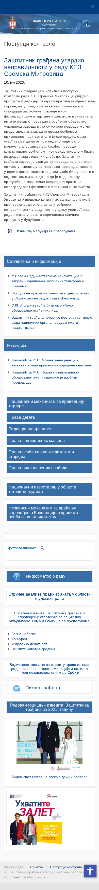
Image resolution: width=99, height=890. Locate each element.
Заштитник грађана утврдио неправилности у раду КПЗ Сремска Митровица (44, 67)
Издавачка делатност (29, 644)
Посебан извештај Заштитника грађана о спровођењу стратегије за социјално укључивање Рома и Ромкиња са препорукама (49, 617)
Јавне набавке (24, 634)
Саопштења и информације (34, 261)
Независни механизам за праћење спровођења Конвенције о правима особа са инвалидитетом (43, 512)
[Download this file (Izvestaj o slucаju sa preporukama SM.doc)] (12, 231)
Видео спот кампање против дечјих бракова (49, 777)
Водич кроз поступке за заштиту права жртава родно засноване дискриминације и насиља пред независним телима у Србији (49, 668)
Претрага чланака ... (24, 548)
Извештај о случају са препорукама (46, 231)
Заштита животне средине (33, 649)
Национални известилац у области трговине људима (42, 489)
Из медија (16, 346)
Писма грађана (42, 687)
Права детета (22, 417)
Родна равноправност (30, 429)
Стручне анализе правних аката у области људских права (49, 596)
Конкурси (19, 639)
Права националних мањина (37, 440)
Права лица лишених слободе (38, 468)
